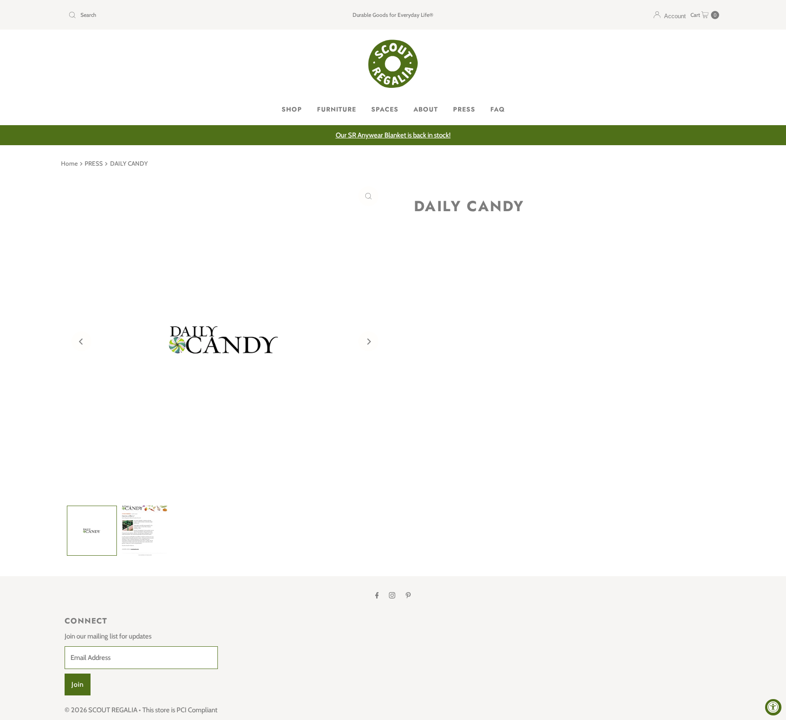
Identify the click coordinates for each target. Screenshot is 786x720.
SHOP (292, 109)
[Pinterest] (408, 595)
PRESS (464, 109)
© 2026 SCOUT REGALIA (101, 710)
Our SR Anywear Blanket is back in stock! (393, 135)
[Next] (368, 341)
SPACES (384, 109)
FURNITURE (336, 109)
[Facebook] (377, 595)
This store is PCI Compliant (179, 710)
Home (69, 163)
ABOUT (425, 109)
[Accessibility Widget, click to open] (773, 707)
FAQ (497, 109)
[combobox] (172, 15)
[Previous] (81, 341)
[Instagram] (392, 595)
